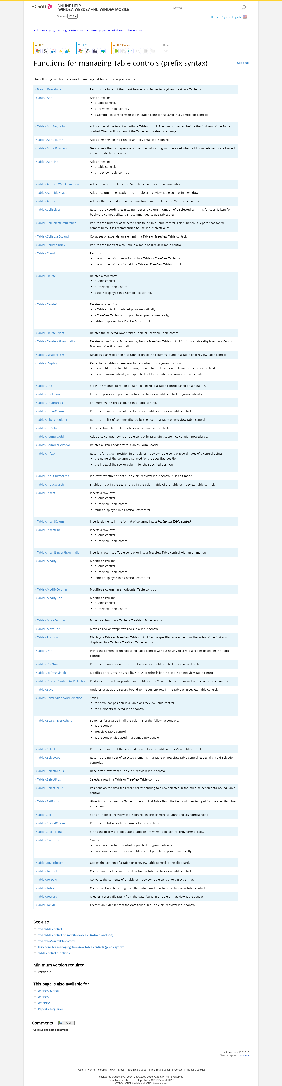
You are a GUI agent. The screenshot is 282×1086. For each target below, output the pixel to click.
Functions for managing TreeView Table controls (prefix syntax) (81, 947)
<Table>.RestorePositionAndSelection (60, 681)
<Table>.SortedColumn (51, 823)
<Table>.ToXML (45, 905)
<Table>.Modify (45, 561)
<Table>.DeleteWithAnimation (55, 341)
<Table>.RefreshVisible (51, 673)
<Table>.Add (43, 98)
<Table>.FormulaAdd (49, 436)
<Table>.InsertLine (48, 530)
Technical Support (138, 1069)
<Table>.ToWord (46, 896)
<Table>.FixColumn (48, 428)
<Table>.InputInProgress (52, 476)
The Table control (50, 929)
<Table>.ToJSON (46, 880)
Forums (102, 1069)
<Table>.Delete (45, 276)
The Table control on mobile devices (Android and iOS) (75, 935)
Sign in (226, 17)
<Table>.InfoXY (45, 453)
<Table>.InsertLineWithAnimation (58, 552)
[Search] (244, 8)
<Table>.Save (44, 690)
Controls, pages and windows (105, 30)
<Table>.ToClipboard (49, 863)
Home (215, 17)
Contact (178, 1069)
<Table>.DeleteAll (47, 304)
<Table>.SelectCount (49, 757)
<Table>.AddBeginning (50, 126)
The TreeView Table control (56, 941)
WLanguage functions (71, 30)
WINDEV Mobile (48, 991)
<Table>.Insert (45, 493)
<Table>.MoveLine (47, 629)
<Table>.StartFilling (48, 832)
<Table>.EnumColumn (50, 411)
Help (36, 30)
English (236, 17)
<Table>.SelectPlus (48, 779)
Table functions (134, 30)
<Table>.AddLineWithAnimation (57, 184)
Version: (62, 16)
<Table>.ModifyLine (48, 598)
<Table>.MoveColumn (50, 620)
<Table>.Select (45, 749)
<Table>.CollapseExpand (52, 236)
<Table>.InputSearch (49, 484)
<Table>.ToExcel (46, 871)
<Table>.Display (46, 363)
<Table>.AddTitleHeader (52, 193)
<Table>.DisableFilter (49, 355)
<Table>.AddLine (46, 162)
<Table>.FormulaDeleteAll (53, 445)
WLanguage (48, 30)
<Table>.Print (44, 651)
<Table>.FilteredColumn (51, 420)
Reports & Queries (50, 1009)
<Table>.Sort (43, 815)
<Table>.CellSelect (47, 209)
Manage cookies (196, 1069)
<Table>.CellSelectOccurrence (55, 223)
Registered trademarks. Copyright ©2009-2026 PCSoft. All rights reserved (141, 1076)
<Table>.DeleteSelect (49, 333)
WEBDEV (44, 1003)
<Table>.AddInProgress (51, 148)
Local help (244, 1055)
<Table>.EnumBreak (49, 403)
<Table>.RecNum (47, 664)
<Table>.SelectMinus (49, 771)
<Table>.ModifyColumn (51, 589)
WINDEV (43, 997)
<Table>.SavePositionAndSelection (58, 698)
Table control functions (54, 953)
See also (243, 63)
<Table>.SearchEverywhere (53, 720)
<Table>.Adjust (45, 201)
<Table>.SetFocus (47, 801)
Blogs (121, 1069)
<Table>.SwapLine (47, 840)
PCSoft (80, 1069)
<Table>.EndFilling (47, 394)
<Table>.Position (46, 637)
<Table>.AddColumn (49, 140)
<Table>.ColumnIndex (50, 245)
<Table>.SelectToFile (49, 788)
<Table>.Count (45, 253)
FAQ (112, 1069)
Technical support (161, 1069)
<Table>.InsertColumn (50, 521)
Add (68, 1023)
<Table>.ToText (45, 888)
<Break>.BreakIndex (49, 89)
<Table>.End (43, 386)
